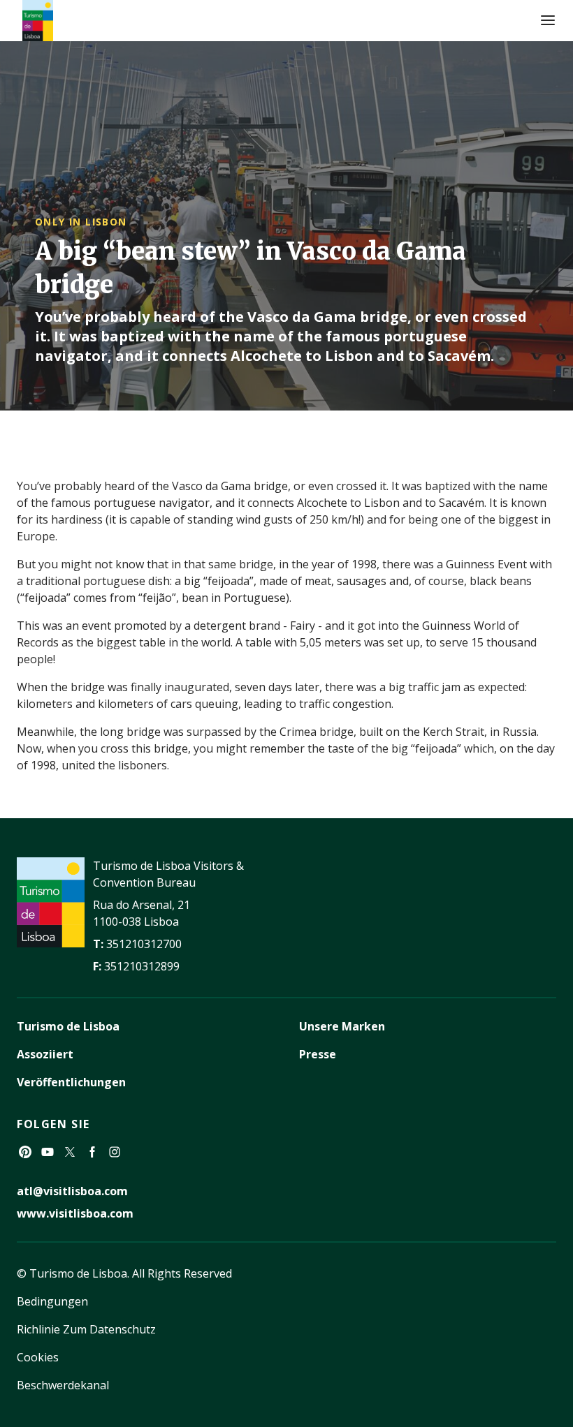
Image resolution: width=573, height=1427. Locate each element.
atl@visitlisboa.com (72, 1191)
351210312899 (142, 966)
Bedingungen (52, 1301)
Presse (317, 1054)
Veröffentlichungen (71, 1082)
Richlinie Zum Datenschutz (86, 1329)
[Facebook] (92, 1152)
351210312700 (144, 944)
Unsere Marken (342, 1026)
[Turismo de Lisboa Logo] (37, 20)
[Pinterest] (25, 1152)
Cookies (38, 1357)
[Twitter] (69, 1152)
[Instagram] (114, 1152)
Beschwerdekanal (63, 1385)
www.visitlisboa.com (75, 1213)
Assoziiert (45, 1054)
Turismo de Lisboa (68, 1026)
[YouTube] (47, 1152)
